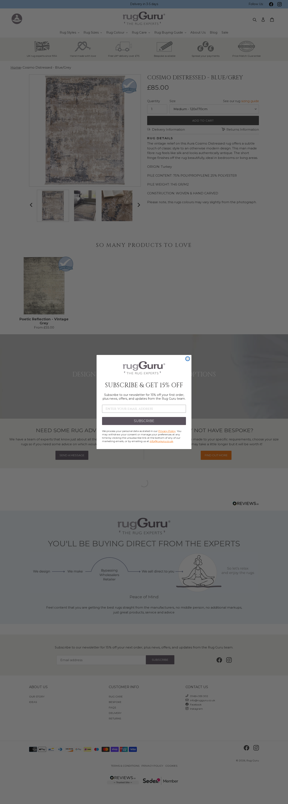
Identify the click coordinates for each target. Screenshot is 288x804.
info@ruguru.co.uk (161, 441)
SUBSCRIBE (144, 421)
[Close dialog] (188, 359)
